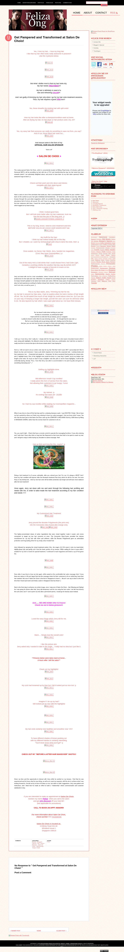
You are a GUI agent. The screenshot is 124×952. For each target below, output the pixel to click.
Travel (109, 278)
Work (110, 281)
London (110, 258)
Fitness (99, 251)
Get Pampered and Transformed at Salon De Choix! (47, 39)
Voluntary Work (96, 281)
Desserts (103, 246)
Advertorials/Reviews (29, 2)
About (88, 12)
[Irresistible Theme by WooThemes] (104, 951)
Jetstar (96, 258)
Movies (99, 262)
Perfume (103, 263)
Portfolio (41, 2)
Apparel (93, 239)
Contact (101, 12)
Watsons (105, 281)
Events (97, 250)
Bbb (104, 239)
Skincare (112, 272)
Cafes (102, 243)
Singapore (95, 272)
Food (104, 252)
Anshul (92, 951)
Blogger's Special (98, 45)
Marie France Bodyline (108, 260)
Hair (38, 843)
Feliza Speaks (110, 250)
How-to (113, 255)
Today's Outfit (36, 848)
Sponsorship (40, 846)
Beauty (34, 842)
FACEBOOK (57, 817)
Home (19, 2)
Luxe (93, 260)
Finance (93, 251)
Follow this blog (103, 313)
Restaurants (104, 268)
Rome (93, 270)
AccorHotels (95, 237)
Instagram (112, 257)
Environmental (100, 248)
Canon (113, 243)
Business (98, 243)
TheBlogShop (111, 276)
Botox (114, 241)
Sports (108, 274)
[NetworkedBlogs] (103, 310)
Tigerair (93, 278)
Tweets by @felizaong (98, 143)
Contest (110, 244)
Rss (112, 12)
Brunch (93, 243)
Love (114, 258)
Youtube (94, 283)
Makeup (98, 260)
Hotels (108, 255)
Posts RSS (58, 2)
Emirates (93, 248)
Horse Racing (96, 255)
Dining (109, 246)
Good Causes (103, 253)
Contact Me (97, 42)
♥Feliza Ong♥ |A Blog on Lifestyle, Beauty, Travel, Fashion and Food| (61, 943)
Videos (109, 279)
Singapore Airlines (104, 272)
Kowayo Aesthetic (103, 258)
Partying (112, 262)
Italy (92, 258)
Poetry (106, 266)
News (108, 262)
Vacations (102, 279)
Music (104, 262)
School (107, 270)
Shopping (112, 270)
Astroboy (99, 239)
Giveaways (95, 253)
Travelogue (49, 2)
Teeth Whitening (103, 276)
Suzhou (113, 274)
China (101, 244)
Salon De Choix (100, 270)
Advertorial (104, 237)
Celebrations (95, 244)
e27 (94, 359)
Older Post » (61, 931)
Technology (95, 276)
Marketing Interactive (99, 356)
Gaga (113, 251)
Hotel (103, 255)
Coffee (105, 244)
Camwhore (108, 243)
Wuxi (113, 281)
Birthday (96, 241)
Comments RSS (67, 2)
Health (113, 253)
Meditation (93, 262)
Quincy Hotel (111, 266)
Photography (110, 264)
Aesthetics (112, 237)
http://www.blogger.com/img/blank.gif (100, 257)
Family (102, 250)
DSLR (113, 246)
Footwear (109, 251)
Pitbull (101, 266)
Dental (98, 246)
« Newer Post (15, 931)
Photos (42, 843)
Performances (96, 263)
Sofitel (93, 274)
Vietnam (113, 279)
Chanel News (97, 353)
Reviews (34, 845)
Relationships (95, 268)
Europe (108, 248)
